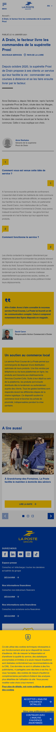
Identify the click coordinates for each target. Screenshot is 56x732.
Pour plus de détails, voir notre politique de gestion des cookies (27, 688)
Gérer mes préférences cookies (38, 711)
